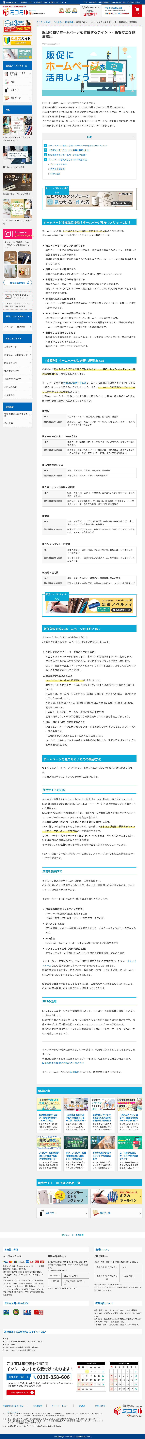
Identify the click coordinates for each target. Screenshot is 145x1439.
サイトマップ (13, 1412)
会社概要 (8, 423)
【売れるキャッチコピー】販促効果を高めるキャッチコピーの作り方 (129, 1117)
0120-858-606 (53, 1377)
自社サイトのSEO (58, 164)
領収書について (11, 370)
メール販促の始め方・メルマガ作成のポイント (129, 1156)
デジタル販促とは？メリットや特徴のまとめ (102, 1156)
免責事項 (79, 1235)
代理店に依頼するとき (74, 382)
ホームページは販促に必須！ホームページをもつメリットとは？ (77, 145)
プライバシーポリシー (60, 1406)
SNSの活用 (55, 173)
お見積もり (9, 395)
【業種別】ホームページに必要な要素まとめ (68, 150)
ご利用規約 (37, 1406)
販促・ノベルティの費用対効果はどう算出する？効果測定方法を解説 (76, 1156)
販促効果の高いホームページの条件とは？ (67, 154)
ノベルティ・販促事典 (14, 326)
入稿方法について (12, 378)
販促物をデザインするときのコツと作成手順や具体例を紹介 (102, 1117)
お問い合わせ (10, 387)
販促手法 (74, 1072)
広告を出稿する (57, 169)
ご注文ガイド (10, 346)
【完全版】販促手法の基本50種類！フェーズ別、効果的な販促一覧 (76, 1117)
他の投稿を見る (17, 282)
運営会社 (66, 1235)
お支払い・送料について (16, 354)
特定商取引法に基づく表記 (16, 415)
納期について (10, 362)
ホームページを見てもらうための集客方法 (67, 159)
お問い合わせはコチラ (19, 1392)
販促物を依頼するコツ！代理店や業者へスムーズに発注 (48, 1117)
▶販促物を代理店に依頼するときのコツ (63, 1063)
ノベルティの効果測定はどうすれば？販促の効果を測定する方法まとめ (49, 1156)
